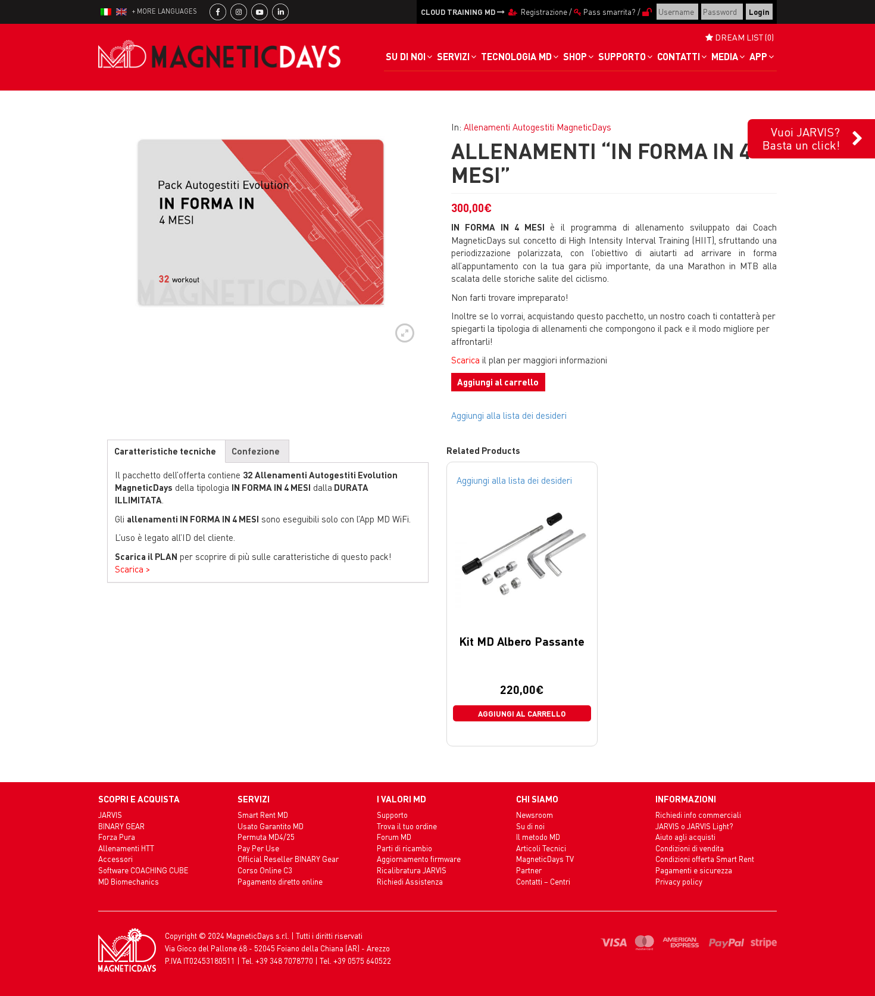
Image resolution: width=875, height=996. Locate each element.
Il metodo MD (538, 837)
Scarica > (132, 569)
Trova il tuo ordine (407, 826)
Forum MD (394, 837)
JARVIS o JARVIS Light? (694, 826)
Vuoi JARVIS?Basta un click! (801, 138)
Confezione (256, 451)
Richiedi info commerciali (698, 815)
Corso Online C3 (265, 870)
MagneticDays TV (545, 859)
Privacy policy (678, 881)
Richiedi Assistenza (410, 881)
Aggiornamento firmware (419, 859)
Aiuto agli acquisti (685, 837)
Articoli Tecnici (541, 848)
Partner (529, 870)
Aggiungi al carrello (498, 382)
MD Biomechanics (128, 881)
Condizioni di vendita (689, 848)
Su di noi (530, 826)
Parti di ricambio (404, 848)
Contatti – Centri (543, 881)
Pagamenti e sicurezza (693, 870)
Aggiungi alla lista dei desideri (509, 415)
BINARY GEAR (121, 826)
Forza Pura (116, 837)
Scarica (465, 360)
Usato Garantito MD (271, 826)
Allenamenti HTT (126, 848)
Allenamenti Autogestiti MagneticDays (537, 127)
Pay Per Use (258, 848)
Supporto (392, 815)
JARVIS (110, 815)
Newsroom (534, 815)
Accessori (115, 859)
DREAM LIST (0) (743, 37)
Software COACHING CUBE (143, 870)
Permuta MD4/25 (266, 837)
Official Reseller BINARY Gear (288, 859)
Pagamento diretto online (280, 881)
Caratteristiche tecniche (165, 451)
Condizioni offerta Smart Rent (704, 859)
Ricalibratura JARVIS (411, 870)
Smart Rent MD (263, 815)
